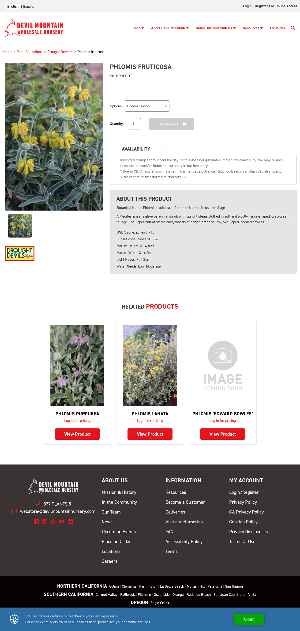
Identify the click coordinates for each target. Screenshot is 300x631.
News (107, 522)
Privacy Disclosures (248, 532)
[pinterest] (53, 521)
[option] (29, 6)
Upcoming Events (119, 532)
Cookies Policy (243, 522)
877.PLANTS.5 (57, 504)
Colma (114, 586)
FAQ (169, 532)
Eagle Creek (159, 602)
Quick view (77, 365)
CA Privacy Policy (246, 512)
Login (247, 6)
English (13, 6)
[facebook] (36, 521)
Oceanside (162, 594)
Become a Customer (185, 502)
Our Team (111, 512)
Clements (129, 586)
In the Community (119, 502)
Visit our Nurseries (184, 522)
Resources (251, 28)
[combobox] (13, 6)
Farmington (148, 586)
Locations (277, 28)
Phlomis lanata (150, 414)
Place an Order (116, 541)
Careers (109, 561)
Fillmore (144, 594)
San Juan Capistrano (229, 594)
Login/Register (244, 492)
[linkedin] (70, 521)
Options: (116, 106)
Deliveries (175, 512)
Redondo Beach (199, 594)
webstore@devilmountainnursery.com (57, 511)
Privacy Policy (243, 502)
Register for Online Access (276, 6)
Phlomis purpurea (77, 414)
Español (29, 6)
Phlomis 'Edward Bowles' (222, 414)
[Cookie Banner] (150, 619)
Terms (171, 551)
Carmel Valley (106, 594)
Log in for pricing (77, 420)
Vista (252, 594)
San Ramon (234, 586)
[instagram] (44, 521)
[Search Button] (293, 29)
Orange (178, 594)
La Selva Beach (172, 586)
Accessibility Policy (183, 541)
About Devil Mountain (168, 28)
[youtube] (61, 521)
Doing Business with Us (214, 28)
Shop (136, 28)
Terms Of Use (242, 541)
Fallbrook (127, 594)
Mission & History (119, 492)
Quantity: (117, 123)
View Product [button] (77, 434)
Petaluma (214, 586)
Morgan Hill (196, 586)
